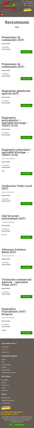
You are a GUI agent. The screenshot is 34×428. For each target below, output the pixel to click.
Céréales (4, 359)
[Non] (31, 421)
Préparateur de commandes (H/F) (13, 38)
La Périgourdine (5, 347)
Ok (11, 424)
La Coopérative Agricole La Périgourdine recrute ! (12, 413)
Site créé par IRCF (6, 403)
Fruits (3, 362)
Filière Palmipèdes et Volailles (9, 372)
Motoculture (4, 390)
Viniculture (4, 367)
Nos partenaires (5, 352)
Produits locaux (5, 385)
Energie (3, 387)
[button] (2, 14)
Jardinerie (4, 382)
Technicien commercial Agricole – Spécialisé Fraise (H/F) (16, 282)
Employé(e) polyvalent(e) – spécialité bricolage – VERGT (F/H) (15, 121)
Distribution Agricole (6, 364)
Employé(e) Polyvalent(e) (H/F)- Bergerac (14, 311)
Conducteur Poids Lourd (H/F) (17, 187)
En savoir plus (19, 424)
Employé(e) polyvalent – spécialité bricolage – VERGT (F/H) (17, 152)
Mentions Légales (6, 397)
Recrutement (5, 349)
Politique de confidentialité (8, 400)
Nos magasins (5, 380)
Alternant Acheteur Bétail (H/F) (14, 251)
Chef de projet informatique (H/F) (13, 217)
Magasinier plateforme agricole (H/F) (16, 92)
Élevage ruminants (6, 370)
